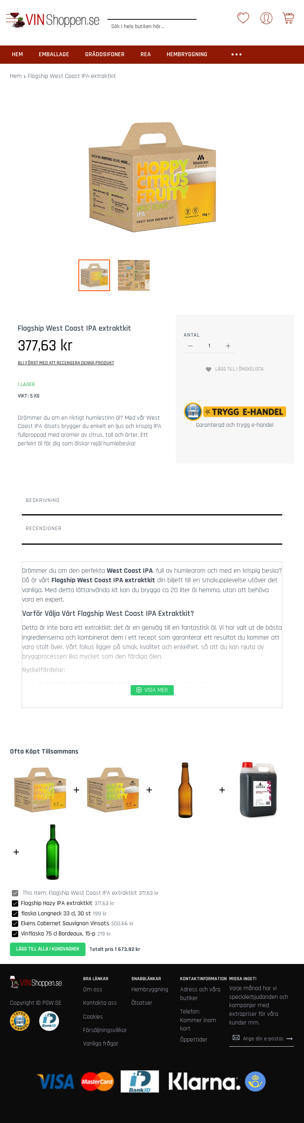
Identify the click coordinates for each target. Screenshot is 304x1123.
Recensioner (44, 528)
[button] (134, 275)
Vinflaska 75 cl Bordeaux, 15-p (58, 934)
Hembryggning (149, 989)
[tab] (152, 502)
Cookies (93, 1017)
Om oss (92, 989)
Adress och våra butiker (200, 993)
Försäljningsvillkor (105, 1030)
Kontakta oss (100, 1003)
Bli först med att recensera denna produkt (66, 363)
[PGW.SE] (54, 19)
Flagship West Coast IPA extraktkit (93, 893)
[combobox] (152, 26)
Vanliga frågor (100, 1044)
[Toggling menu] (13, 18)
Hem (16, 76)
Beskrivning (43, 500)
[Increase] (228, 346)
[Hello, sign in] (266, 21)
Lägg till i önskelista (239, 369)
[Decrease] (191, 346)
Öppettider (193, 1040)
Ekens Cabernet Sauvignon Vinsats (65, 923)
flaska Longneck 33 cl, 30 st (56, 913)
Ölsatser (141, 1003)
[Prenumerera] (289, 1038)
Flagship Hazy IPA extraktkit (57, 903)
